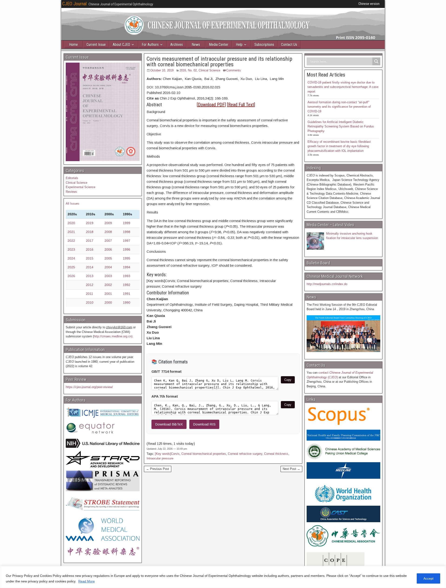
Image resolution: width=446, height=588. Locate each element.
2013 (89, 276)
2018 (89, 232)
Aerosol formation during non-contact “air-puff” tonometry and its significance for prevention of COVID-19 (339, 106)
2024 (71, 258)
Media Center (218, 44)
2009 (108, 223)
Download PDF (211, 104)
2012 (89, 285)
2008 (108, 232)
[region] (223, 577)
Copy (287, 380)
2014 (89, 267)
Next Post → (291, 469)
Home (73, 44)
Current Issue (96, 44)
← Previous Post (157, 469)
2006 (108, 249)
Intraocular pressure (160, 458)
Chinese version (369, 4)
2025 (71, 267)
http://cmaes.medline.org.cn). (113, 336)
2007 (108, 241)
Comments (233, 70)
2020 (71, 223)
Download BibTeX (169, 424)
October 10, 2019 (162, 70)
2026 (71, 276)
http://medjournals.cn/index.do (327, 284)
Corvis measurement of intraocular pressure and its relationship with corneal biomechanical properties (219, 62)
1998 (126, 232)
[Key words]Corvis (167, 453)
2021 (71, 232)
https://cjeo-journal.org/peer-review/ (89, 387)
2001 (108, 294)
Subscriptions (264, 44)
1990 (126, 302)
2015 (89, 258)
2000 (108, 302)
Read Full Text (241, 104)
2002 (108, 285)
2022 (71, 241)
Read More (86, 581)
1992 (126, 285)
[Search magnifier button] (376, 61)
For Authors (150, 44)
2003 (108, 276)
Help (239, 44)
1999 (126, 223)
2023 (71, 249)
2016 (89, 249)
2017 (89, 241)
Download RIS (204, 424)
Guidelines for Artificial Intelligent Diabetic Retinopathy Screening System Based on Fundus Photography (341, 126)
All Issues (72, 203)
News (196, 44)
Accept (428, 578)
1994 (126, 267)
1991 (126, 294)
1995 (126, 258)
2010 (89, 302)
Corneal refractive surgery (245, 453)
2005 (108, 258)
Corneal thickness (276, 453)
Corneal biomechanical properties (203, 453)
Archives (176, 44)
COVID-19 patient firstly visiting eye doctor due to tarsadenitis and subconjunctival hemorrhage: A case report (343, 87)
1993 (126, 276)
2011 (89, 294)
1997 (126, 241)
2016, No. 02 (188, 70)
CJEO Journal (74, 4)
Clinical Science (209, 70)
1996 (126, 249)
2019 (89, 223)
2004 (108, 267)
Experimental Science (80, 187)
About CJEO (121, 44)
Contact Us (289, 44)
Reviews (71, 191)
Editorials (72, 178)
